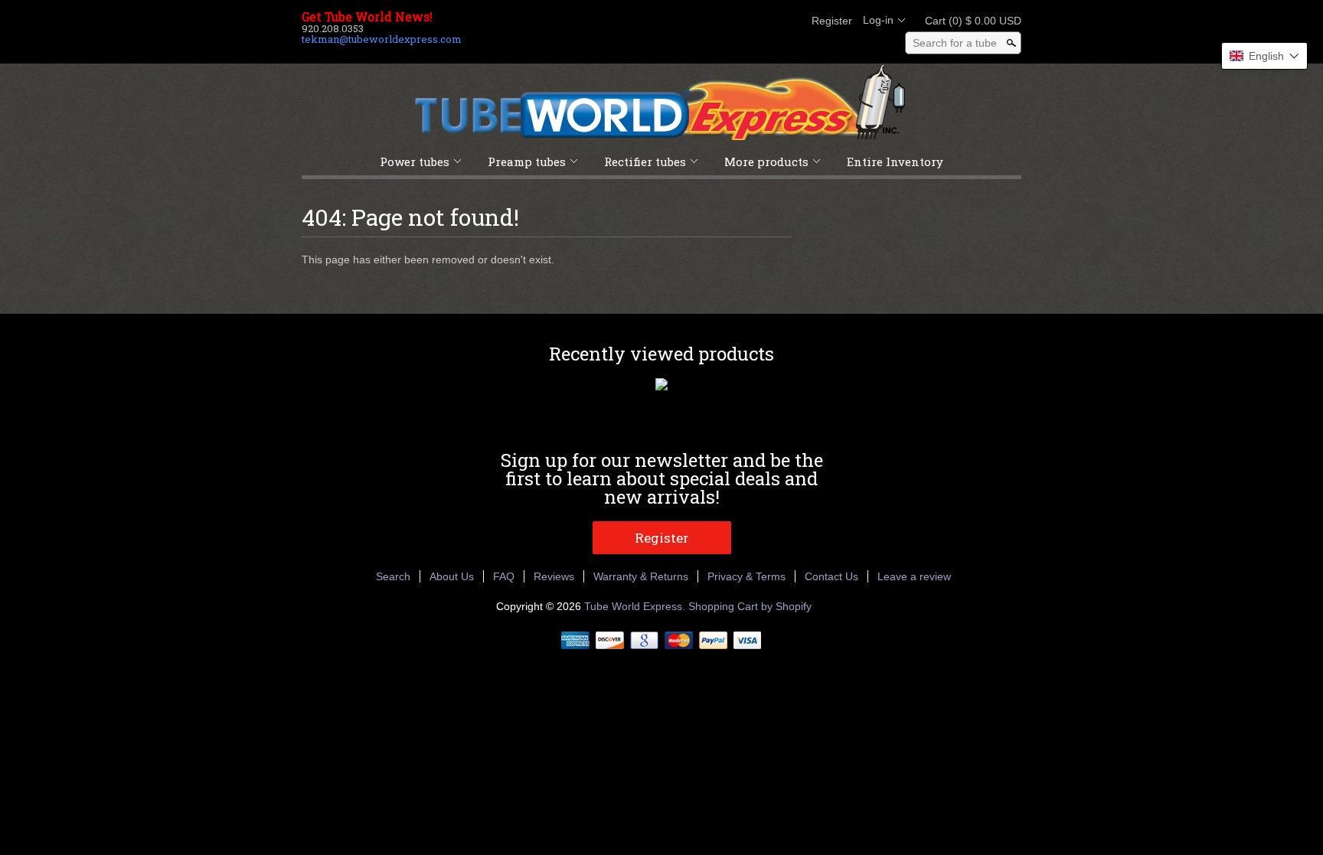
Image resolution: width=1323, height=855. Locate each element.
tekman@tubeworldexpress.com (382, 39)
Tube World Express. (636, 606)
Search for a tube (955, 43)
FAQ (503, 576)
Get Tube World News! (367, 16)
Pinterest (762, 20)
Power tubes (414, 161)
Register (832, 21)
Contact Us (831, 576)
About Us (452, 576)
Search (393, 576)
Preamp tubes (527, 161)
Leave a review (914, 576)
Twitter (736, 20)
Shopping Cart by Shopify (750, 606)
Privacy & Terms (746, 576)
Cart (968, 21)
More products (766, 161)
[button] (1264, 56)
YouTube (788, 20)
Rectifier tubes (645, 161)
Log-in (878, 20)
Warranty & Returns (640, 576)
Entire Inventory (895, 161)
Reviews (554, 576)
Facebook (710, 20)
